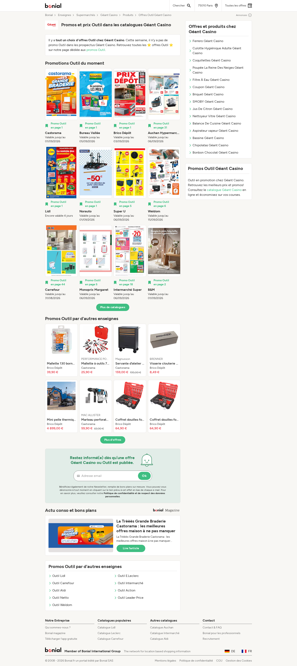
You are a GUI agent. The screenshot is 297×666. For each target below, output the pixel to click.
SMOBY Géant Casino (208, 101)
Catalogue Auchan (161, 627)
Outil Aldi (59, 590)
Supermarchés (85, 15)
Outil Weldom (62, 605)
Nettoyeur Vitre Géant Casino (214, 116)
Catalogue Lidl (106, 627)
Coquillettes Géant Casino (212, 60)
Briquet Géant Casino (208, 94)
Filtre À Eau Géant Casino (211, 80)
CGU (219, 660)
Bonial (49, 15)
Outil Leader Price (130, 598)
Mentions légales (165, 660)
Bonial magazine (55, 633)
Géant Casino (109, 15)
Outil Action (126, 590)
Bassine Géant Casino (208, 138)
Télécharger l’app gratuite (61, 639)
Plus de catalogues (112, 307)
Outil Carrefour (63, 583)
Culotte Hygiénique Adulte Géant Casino (217, 50)
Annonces (241, 15)
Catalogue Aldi (159, 639)
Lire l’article (131, 548)
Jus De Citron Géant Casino (213, 109)
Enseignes (64, 15)
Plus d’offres (112, 440)
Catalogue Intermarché (164, 633)
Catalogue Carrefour (110, 639)
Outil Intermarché (130, 583)
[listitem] (61, 105)
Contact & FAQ (212, 627)
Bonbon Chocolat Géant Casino (215, 152)
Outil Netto (60, 598)
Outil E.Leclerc (128, 576)
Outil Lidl (58, 576)
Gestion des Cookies (239, 660)
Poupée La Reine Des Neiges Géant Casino (218, 70)
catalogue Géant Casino (224, 190)
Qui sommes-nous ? (58, 627)
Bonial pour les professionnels (221, 633)
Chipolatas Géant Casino (210, 145)
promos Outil (95, 50)
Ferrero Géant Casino (208, 41)
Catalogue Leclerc (109, 633)
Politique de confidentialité (196, 660)
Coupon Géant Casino (208, 87)
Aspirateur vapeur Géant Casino (215, 131)
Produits (128, 15)
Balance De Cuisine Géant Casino (217, 123)
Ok (144, 476)
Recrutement (211, 639)
